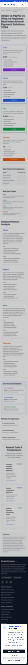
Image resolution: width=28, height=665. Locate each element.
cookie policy (15, 642)
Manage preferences (14, 660)
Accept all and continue (14, 651)
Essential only (14, 655)
